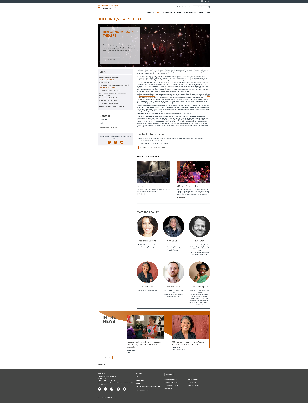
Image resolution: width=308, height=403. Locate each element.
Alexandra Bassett (147, 241)
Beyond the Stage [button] (190, 12)
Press (138, 383)
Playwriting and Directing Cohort (110, 90)
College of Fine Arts (170, 379)
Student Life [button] (167, 12)
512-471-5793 (102, 378)
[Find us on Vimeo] (118, 389)
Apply (137, 377)
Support (169, 374)
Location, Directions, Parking (106, 380)
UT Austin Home (192, 379)
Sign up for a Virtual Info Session (152, 147)
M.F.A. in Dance (104, 82)
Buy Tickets (180, 7)
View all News (106, 357)
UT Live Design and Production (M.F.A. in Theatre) (114, 85)
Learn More (181, 197)
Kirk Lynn (199, 241)
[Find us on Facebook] (109, 142)
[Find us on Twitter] (105, 389)
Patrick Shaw (173, 287)
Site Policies (191, 382)
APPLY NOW (111, 59)
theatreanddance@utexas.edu (107, 376)
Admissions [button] (149, 12)
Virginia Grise (173, 241)
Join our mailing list (142, 390)
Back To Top (101, 364)
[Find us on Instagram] (115, 142)
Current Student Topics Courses (111, 106)
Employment (140, 380)
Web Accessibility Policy (171, 385)
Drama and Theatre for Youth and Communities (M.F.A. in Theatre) (113, 94)
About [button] (207, 12)
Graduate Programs (106, 80)
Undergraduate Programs (109, 77)
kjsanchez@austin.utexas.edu (108, 127)
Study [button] (158, 12)
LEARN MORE (141, 194)
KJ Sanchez (147, 287)
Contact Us (188, 7)
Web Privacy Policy (193, 385)
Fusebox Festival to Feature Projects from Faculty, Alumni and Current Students (144, 344)
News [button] (201, 12)
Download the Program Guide (148, 156)
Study (102, 72)
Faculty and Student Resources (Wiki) (148, 386)
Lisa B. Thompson (199, 287)
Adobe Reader (168, 388)
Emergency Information (171, 382)
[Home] (109, 7)
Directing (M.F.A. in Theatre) (107, 87)
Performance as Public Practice (108, 98)
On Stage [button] (177, 12)
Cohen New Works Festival (147, 96)
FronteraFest (140, 99)
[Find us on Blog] (121, 142)
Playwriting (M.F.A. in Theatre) (108, 100)
